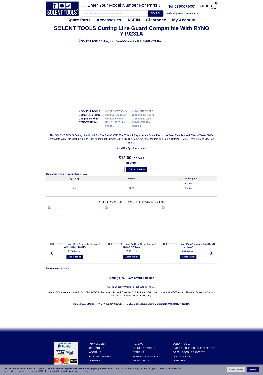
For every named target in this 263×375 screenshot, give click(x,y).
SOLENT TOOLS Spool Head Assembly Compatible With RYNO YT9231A (75, 245)
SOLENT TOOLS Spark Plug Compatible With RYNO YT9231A (188, 245)
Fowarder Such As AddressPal (136, 292)
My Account (184, 20)
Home (76, 304)
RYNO (99, 304)
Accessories (109, 20)
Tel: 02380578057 (181, 6)
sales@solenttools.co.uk (184, 13)
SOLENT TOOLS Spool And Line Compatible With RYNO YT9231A (131, 245)
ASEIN (133, 20)
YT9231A (109, 304)
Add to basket (137, 169)
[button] (51, 253)
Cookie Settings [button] (236, 370)
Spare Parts (79, 20)
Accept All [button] (252, 370)
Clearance (156, 20)
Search (156, 13)
